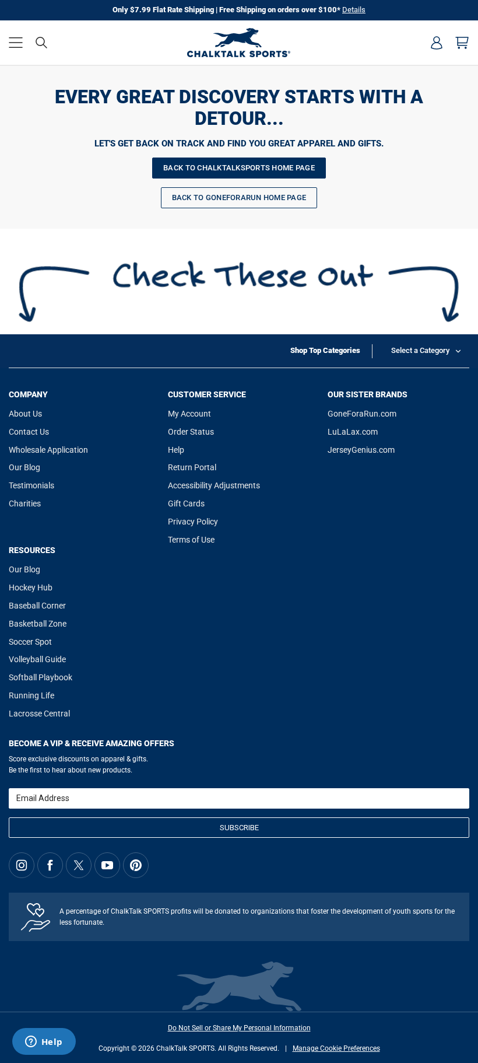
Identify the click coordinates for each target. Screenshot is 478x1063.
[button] (16, 43)
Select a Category (420, 350)
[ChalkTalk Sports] (239, 42)
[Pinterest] (136, 865)
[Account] (437, 43)
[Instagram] (21, 865)
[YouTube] (107, 865)
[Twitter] (79, 865)
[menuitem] (437, 43)
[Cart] (462, 43)
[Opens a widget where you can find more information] (44, 1042)
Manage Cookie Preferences (336, 1048)
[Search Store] (41, 43)
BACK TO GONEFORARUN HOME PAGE (239, 197)
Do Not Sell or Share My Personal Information (239, 1028)
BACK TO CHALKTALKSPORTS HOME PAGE (239, 167)
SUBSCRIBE (239, 827)
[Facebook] (50, 865)
